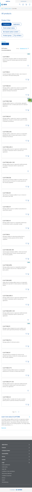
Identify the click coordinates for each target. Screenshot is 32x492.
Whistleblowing (5, 482)
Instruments (23, 1)
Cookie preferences (6, 464)
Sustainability (5, 453)
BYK (2, 8)
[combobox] (28, 66)
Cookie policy (5, 466)
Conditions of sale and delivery (8, 471)
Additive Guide (7, 8)
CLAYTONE (4, 43)
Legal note (4, 469)
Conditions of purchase (6, 475)
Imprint (3, 480)
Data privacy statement (7, 473)
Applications (5, 444)
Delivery (3, 477)
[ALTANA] (19, 489)
